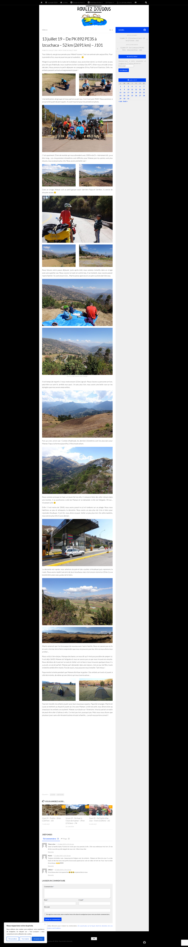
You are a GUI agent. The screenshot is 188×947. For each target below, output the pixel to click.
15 (120, 92)
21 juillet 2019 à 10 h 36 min (65, 844)
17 (128, 92)
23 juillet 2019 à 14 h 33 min (63, 870)
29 (120, 98)
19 (136, 92)
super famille (60, 794)
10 (128, 89)
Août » (125, 101)
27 (140, 95)
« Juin (120, 101)
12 (136, 89)
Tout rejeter (25, 939)
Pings (66, 839)
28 (144, 95)
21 (144, 92)
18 (132, 92)
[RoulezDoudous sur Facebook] (145, 30)
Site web (47, 907)
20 (140, 92)
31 (128, 98)
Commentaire (49, 886)
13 (140, 89)
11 (132, 89)
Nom (46, 900)
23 (124, 95)
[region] (25, 932)
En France (109, 2)
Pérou (44, 30)
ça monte (52, 794)
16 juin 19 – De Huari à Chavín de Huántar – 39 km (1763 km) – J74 (75, 820)
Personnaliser (13, 939)
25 (132, 95)
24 (128, 95)
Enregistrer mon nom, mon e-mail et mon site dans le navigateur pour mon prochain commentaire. (78, 914)
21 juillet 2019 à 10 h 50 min (62, 855)
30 (124, 98)
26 (136, 95)
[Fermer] (45, 924)
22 (120, 95)
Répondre (51, 852)
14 (144, 89)
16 (124, 92)
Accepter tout (38, 939)
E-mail (81, 900)
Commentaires (51, 839)
